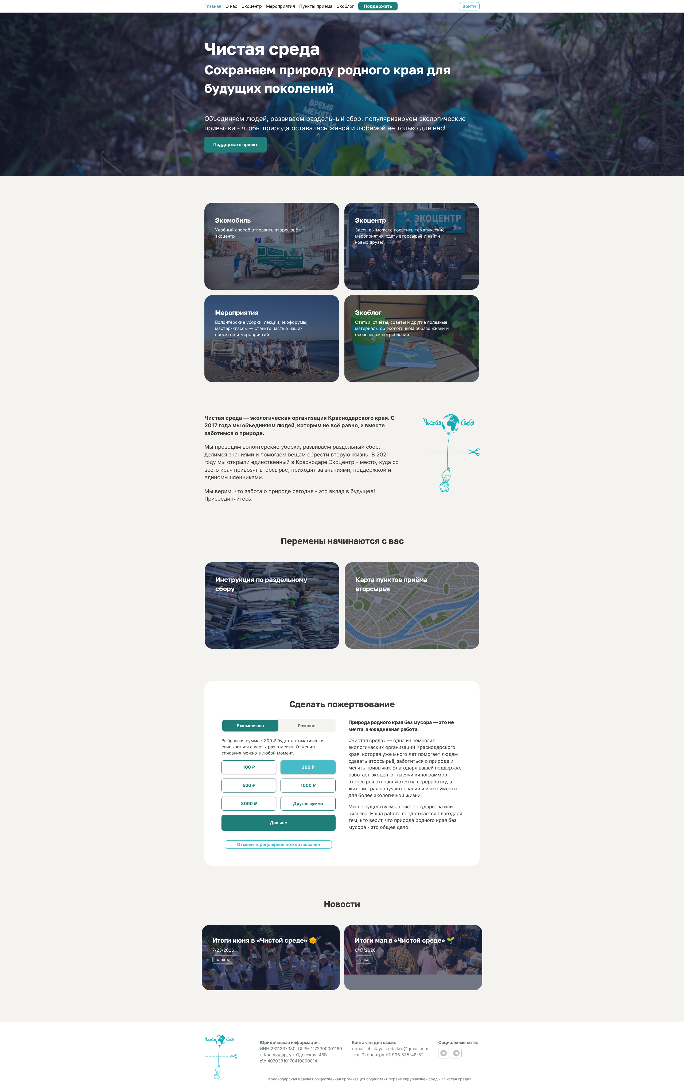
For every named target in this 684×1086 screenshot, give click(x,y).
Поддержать (378, 6)
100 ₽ (249, 767)
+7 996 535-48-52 (404, 1054)
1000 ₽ (308, 785)
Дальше (278, 822)
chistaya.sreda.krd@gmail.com (397, 1048)
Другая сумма (308, 803)
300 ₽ (308, 767)
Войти (469, 6)
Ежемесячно (250, 725)
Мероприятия (280, 6)
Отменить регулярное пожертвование (278, 844)
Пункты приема (315, 6)
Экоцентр (252, 6)
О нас (231, 6)
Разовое (307, 725)
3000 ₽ (249, 803)
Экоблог (345, 6)
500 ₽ (249, 785)
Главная (212, 6)
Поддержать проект (235, 144)
